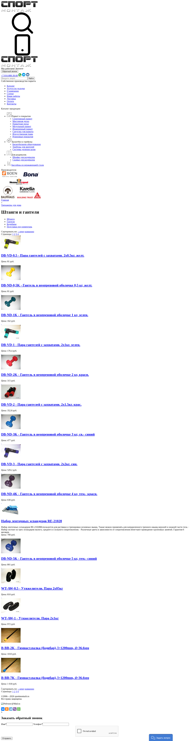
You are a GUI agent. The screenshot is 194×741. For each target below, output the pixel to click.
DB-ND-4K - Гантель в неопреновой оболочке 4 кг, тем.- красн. (49, 494)
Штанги (11, 219)
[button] (161, 737)
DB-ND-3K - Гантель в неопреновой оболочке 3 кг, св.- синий (48, 434)
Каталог (11, 86)
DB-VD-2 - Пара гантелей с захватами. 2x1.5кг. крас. (41, 404)
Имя (3, 724)
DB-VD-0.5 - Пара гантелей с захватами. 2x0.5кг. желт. (42, 255)
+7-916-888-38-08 (9, 75)
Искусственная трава (22, 134)
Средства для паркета (22, 131)
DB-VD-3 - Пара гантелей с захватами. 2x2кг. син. (39, 464)
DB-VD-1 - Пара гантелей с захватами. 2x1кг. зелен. (40, 345)
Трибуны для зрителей (23, 147)
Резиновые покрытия (22, 136)
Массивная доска (20, 121)
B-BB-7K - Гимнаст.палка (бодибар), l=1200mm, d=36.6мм (45, 678)
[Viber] (14, 709)
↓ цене (21, 231)
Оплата (10, 101)
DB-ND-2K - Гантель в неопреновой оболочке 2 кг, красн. (45, 374)
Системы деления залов (24, 149)
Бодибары (11, 224)
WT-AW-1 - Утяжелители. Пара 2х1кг (30, 618)
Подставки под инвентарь (19, 227)
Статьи (10, 93)
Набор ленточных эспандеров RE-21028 (31, 521)
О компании (13, 91)
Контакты (11, 104)
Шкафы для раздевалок (23, 157)
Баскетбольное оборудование (26, 144)
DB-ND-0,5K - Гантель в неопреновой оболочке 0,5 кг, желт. (46, 285)
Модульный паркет (21, 126)
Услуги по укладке (16, 88)
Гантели (11, 221)
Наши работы (13, 96)
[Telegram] (10, 709)
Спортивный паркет (22, 119)
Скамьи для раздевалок (23, 160)
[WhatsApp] (18, 709)
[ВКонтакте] (3, 709)
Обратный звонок (9, 71)
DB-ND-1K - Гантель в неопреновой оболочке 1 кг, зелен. (44, 315)
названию (29, 231)
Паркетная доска (20, 124)
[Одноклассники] (7, 709)
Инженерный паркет (22, 129)
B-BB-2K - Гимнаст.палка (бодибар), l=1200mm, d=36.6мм (45, 648)
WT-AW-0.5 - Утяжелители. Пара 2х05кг (32, 588)
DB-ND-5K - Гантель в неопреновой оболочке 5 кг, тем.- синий (49, 558)
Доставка (11, 98)
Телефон (38, 724)
